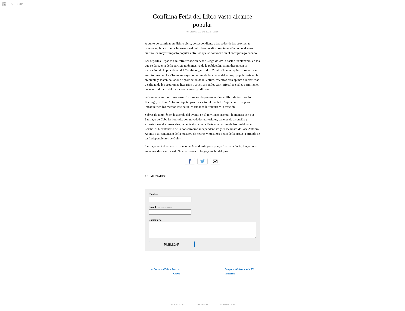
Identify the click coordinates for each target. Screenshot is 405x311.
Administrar (227, 304)
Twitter (202, 161)
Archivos (202, 304)
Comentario (155, 220)
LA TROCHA (17, 4)
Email (215, 161)
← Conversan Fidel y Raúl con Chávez (165, 271)
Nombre (153, 194)
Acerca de (177, 304)
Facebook (190, 161)
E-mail (160, 207)
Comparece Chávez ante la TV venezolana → (239, 271)
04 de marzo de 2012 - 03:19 (202, 31)
